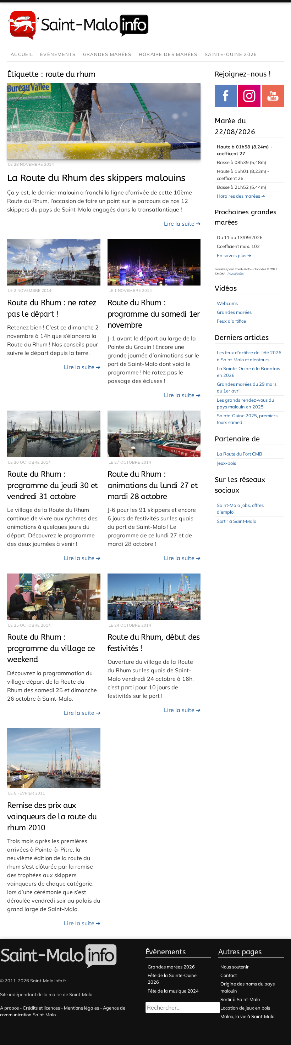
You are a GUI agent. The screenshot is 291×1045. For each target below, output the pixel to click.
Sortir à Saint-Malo (236, 521)
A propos (9, 1008)
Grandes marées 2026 (171, 967)
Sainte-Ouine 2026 (231, 54)
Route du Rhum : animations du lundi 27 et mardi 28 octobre (153, 485)
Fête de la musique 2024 (173, 991)
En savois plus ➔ (234, 255)
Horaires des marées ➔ (241, 196)
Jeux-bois (226, 463)
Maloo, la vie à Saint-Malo (247, 1016)
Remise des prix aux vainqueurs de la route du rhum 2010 (52, 816)
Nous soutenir (234, 967)
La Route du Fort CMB (239, 454)
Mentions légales (81, 1008)
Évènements (58, 54)
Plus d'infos (235, 274)
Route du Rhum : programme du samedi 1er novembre (154, 314)
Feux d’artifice (231, 321)
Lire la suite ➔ (182, 223)
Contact (228, 975)
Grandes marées (107, 54)
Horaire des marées (168, 54)
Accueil (22, 54)
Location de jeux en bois (245, 1008)
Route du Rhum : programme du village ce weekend (51, 648)
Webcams (227, 303)
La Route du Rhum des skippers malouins (96, 177)
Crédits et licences (41, 1008)
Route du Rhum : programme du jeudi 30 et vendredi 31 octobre (52, 485)
